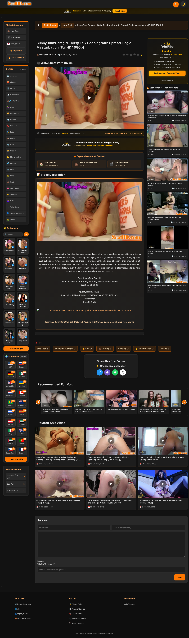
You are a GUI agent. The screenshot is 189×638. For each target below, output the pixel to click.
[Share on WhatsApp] (115, 372)
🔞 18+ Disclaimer (76, 614)
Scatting (122, 348)
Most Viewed (16, 58)
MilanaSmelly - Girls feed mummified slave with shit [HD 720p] (167, 286)
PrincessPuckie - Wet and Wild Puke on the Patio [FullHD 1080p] (161, 501)
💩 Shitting (104, 348)
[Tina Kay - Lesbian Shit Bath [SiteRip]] (121, 398)
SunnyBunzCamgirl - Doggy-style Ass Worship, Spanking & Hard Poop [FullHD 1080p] (109, 458)
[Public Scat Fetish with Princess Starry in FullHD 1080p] (167, 170)
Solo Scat (41, 348)
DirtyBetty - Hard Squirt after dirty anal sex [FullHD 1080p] (55, 410)
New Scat (67, 25)
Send (179, 577)
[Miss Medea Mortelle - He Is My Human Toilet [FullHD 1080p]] (167, 203)
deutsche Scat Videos (12, 476)
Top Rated (16, 50)
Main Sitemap (129, 604)
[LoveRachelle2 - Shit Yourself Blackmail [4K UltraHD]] (167, 136)
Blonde (163, 348)
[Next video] (184, 402)
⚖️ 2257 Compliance (77, 618)
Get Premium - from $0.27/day (167, 73)
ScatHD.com (50, 25)
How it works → (167, 81)
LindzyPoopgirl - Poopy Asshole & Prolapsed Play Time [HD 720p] (58, 501)
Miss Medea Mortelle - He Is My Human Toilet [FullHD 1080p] (164, 218)
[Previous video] (38, 402)
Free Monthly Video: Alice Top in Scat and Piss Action (165, 252)
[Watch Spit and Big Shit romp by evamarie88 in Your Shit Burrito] (167, 102)
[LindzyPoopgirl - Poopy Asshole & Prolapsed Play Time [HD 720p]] (59, 484)
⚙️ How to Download (23, 604)
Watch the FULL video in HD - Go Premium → (123, 133)
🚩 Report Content (76, 623)
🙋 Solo (85, 348)
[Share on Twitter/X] (123, 372)
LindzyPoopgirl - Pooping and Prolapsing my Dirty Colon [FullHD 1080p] (162, 458)
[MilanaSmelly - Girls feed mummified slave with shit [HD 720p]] (167, 271)
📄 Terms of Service (77, 609)
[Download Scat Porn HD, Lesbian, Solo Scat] (19, 3)
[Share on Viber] (107, 372)
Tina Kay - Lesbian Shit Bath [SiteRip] (121, 409)
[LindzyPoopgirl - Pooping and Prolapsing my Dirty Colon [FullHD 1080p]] (163, 441)
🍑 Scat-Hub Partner (23, 618)
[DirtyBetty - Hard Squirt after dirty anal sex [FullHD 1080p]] (56, 398)
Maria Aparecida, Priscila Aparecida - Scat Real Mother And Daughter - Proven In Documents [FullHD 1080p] (153, 411)
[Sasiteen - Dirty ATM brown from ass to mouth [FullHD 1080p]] (89, 398)
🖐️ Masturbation (143, 348)
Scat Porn (11, 484)
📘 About (18, 609)
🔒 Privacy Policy (75, 604)
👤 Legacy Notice (22, 614)
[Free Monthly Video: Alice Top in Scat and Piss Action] (167, 237)
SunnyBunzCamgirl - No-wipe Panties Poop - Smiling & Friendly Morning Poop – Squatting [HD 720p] (57, 458)
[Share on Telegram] (100, 372)
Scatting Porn (12, 490)
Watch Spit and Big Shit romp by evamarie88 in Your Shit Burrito (167, 117)
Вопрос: (40, 561)
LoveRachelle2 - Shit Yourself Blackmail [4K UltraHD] (164, 151)
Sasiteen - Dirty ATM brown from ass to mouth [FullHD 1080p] (88, 410)
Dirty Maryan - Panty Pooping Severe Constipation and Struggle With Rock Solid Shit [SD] (110, 501)
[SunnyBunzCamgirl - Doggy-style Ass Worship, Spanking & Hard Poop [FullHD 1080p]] (111, 441)
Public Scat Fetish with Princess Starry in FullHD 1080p (165, 184)
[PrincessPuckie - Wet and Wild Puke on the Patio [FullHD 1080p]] (163, 484)
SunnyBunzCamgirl (64, 348)
